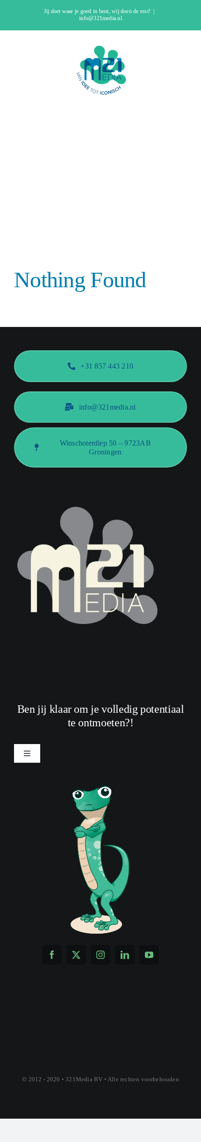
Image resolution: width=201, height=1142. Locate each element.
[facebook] (52, 955)
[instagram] (100, 955)
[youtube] (149, 955)
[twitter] (76, 955)
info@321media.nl (100, 18)
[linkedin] (125, 955)
